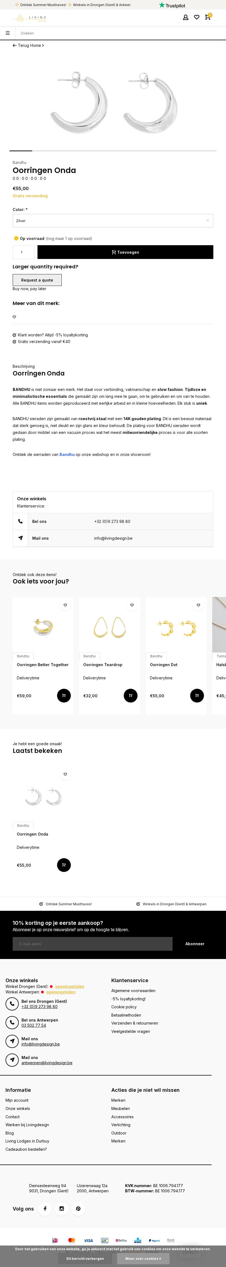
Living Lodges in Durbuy (27, 1141)
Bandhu (19, 162)
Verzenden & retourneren (134, 1023)
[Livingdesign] (29, 18)
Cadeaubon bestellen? (26, 1149)
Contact (13, 1116)
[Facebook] (45, 1209)
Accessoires (122, 1116)
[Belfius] (121, 1241)
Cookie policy (124, 1006)
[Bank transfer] (171, 1241)
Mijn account (17, 1100)
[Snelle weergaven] (64, 696)
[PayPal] (154, 1241)
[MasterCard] (72, 1241)
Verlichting (120, 1124)
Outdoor (119, 1133)
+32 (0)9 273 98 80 (112, 521)
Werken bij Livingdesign (27, 1124)
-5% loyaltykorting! (128, 998)
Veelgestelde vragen (130, 1031)
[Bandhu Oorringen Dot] (176, 627)
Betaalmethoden (126, 1015)
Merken (118, 1100)
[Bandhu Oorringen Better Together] (43, 627)
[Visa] (88, 1241)
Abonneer (195, 943)
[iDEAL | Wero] (55, 1241)
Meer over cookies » (143, 1259)
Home (35, 45)
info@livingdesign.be (113, 538)
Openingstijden (69, 986)
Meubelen (120, 1108)
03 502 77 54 (33, 1025)
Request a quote (37, 280)
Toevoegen (128, 252)
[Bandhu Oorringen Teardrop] (109, 627)
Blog (10, 1133)
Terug (23, 45)
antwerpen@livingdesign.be (46, 1062)
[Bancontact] (105, 1241)
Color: (20, 209)
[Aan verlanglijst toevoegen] (14, 317)
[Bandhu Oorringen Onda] (43, 796)
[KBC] (138, 1241)
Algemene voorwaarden (133, 990)
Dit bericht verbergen (85, 1259)
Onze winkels (18, 1108)
